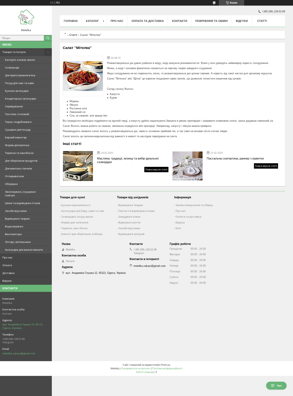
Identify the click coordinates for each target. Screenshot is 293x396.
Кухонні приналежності (76, 205)
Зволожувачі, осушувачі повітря (20, 193)
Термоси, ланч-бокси (74, 228)
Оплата (7, 265)
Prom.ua (165, 365)
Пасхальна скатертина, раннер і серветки (235, 158)
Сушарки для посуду (18, 129)
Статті (262, 20)
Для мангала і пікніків (18, 168)
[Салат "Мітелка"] (83, 76)
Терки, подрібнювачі (18, 122)
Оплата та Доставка (148, 20)
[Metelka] (26, 18)
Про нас (7, 257)
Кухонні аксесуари (17, 91)
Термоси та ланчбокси (19, 153)
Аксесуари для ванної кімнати (24, 249)
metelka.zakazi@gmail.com (18, 353)
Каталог (92, 20)
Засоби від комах (16, 211)
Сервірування (14, 106)
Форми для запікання (74, 222)
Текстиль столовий (17, 114)
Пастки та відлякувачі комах (136, 211)
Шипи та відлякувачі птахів (22, 203)
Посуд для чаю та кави (19, 83)
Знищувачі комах (129, 216)
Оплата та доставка (188, 216)
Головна (71, 20)
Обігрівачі (11, 184)
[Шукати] (48, 38)
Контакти (179, 20)
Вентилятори (13, 234)
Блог (178, 228)
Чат (279, 385)
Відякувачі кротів (129, 222)
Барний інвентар (16, 137)
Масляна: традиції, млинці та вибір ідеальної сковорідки (128, 160)
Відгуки (7, 281)
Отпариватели (14, 176)
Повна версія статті (156, 169)
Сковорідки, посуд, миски (77, 216)
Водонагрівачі (14, 226)
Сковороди (12, 67)
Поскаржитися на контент (135, 368)
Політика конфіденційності (167, 368)
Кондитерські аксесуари (20, 98)
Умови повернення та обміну (194, 205)
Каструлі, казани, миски (20, 60)
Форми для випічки (17, 145)
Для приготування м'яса (20, 75)
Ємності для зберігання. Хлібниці (81, 234)
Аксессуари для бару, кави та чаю (82, 211)
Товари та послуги (14, 52)
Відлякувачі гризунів (131, 234)
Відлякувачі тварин (17, 218)
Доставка (8, 273)
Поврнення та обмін (211, 20)
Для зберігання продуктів (21, 160)
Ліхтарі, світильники (18, 242)
